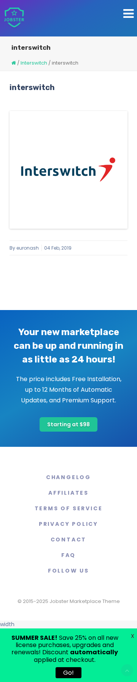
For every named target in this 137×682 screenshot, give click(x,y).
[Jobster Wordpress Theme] (13, 18)
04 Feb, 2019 (58, 248)
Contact (69, 539)
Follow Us (68, 570)
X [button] (132, 636)
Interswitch (34, 62)
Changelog (68, 477)
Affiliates (68, 493)
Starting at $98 (68, 424)
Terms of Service (69, 508)
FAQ (68, 555)
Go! (68, 672)
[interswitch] (68, 170)
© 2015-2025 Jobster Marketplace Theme (69, 601)
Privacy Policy (68, 524)
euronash (27, 248)
